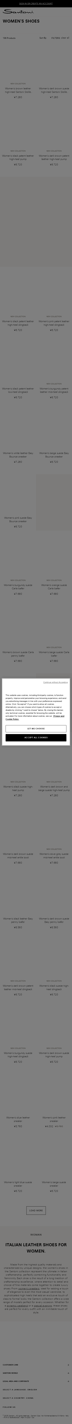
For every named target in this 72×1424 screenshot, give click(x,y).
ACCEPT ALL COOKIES (36, 737)
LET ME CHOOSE (36, 728)
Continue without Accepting (55, 682)
